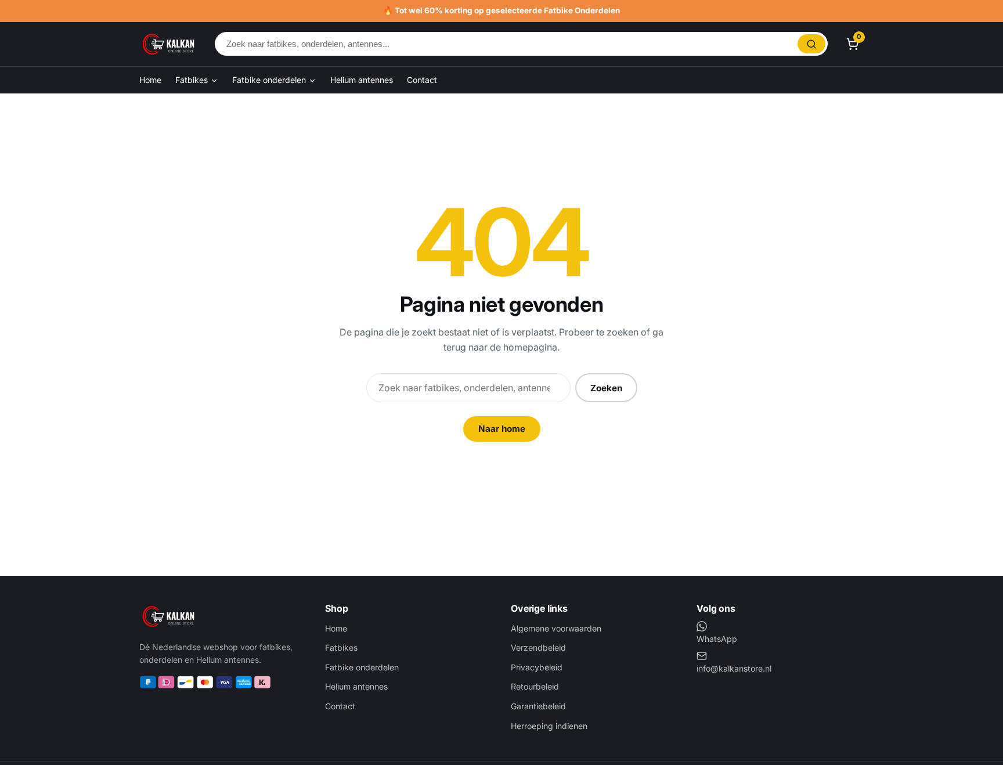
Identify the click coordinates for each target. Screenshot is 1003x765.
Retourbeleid (535, 686)
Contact (422, 80)
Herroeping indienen (549, 726)
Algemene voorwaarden (556, 628)
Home (150, 80)
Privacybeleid (536, 667)
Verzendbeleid (538, 647)
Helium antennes (361, 80)
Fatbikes (192, 80)
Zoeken (606, 388)
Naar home (501, 428)
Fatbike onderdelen (270, 80)
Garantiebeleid (538, 706)
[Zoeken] (811, 43)
